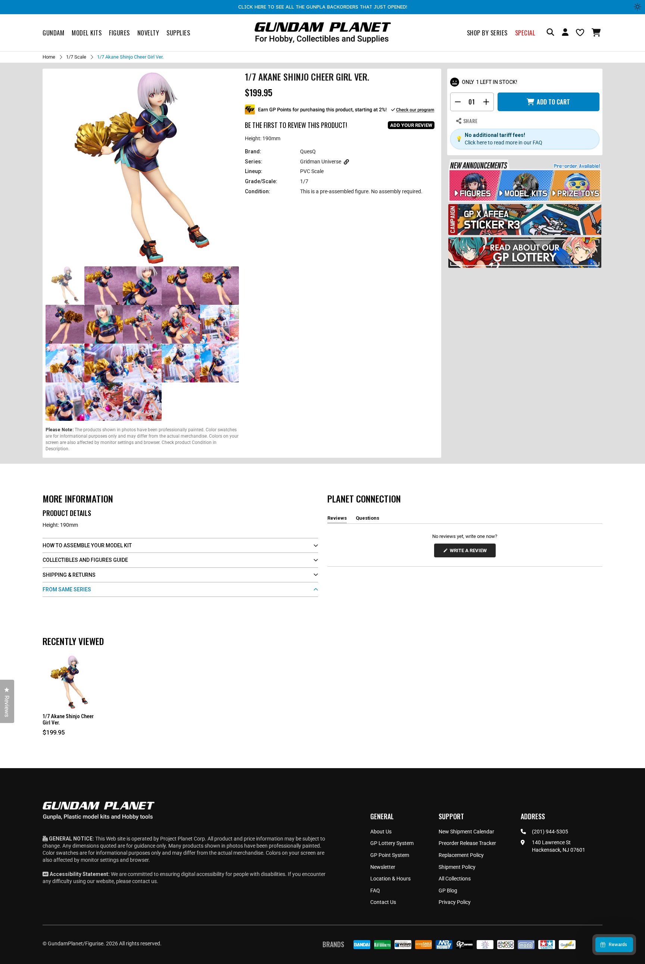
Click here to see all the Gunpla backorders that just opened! (322, 7)
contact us (144, 881)
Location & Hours (390, 879)
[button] (597, 32)
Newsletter (382, 867)
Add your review (411, 125)
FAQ (375, 890)
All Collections (455, 879)
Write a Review (469, 552)
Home (49, 57)
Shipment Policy (457, 867)
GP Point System (389, 855)
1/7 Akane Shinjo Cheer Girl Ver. (68, 719)
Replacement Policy (461, 855)
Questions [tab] (367, 519)
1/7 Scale (76, 57)
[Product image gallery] (142, 168)
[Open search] (550, 32)
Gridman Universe (320, 162)
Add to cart (553, 101)
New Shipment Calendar (466, 832)
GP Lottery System (392, 843)
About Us (381, 832)
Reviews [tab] (337, 519)
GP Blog (448, 890)
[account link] (565, 33)
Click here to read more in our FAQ (503, 142)
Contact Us (383, 902)
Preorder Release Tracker (467, 843)
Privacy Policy (455, 902)
